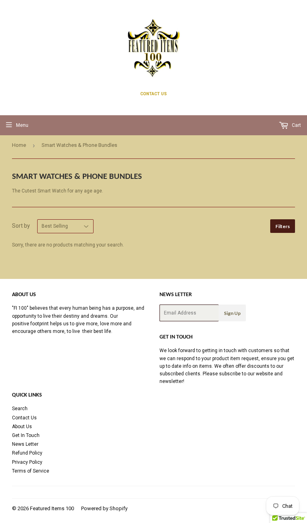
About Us (22, 426)
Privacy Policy (27, 462)
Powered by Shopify (104, 508)
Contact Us (24, 418)
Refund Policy (27, 453)
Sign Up (232, 313)
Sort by (21, 225)
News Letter (25, 444)
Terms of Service (30, 471)
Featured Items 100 (52, 508)
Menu (22, 125)
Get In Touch (26, 435)
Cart (296, 125)
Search (20, 408)
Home (19, 145)
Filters (282, 226)
